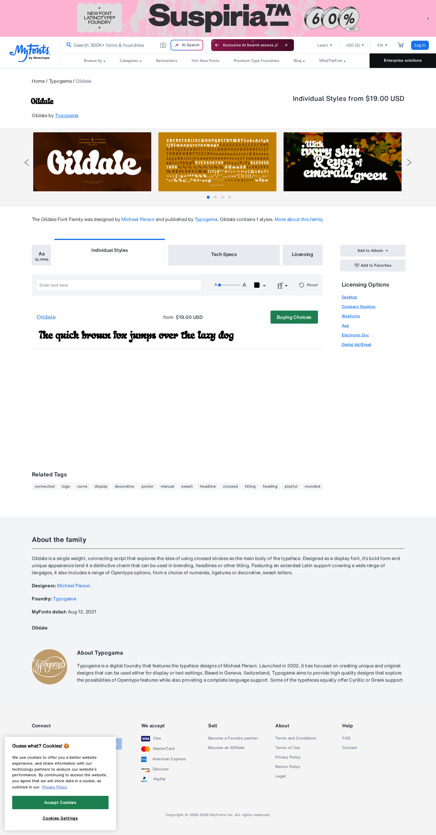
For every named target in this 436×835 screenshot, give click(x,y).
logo (66, 486)
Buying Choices (294, 317)
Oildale (46, 317)
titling (250, 486)
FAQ (346, 738)
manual (167, 486)
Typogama (60, 81)
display (101, 486)
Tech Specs (224, 254)
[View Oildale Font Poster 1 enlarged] (92, 161)
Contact (349, 747)
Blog (297, 60)
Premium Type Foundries (256, 60)
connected (45, 486)
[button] (428, 18)
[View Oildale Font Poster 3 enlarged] (343, 161)
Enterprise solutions (403, 60)
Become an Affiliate (226, 747)
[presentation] (26, 162)
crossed (230, 486)
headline (208, 486)
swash (187, 486)
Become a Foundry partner (233, 738)
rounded (312, 486)
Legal (280, 776)
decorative (124, 486)
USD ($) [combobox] (353, 45)
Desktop (349, 297)
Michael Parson (138, 219)
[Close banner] (286, 45)
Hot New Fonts (205, 60)
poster (147, 486)
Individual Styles (109, 250)
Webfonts (351, 316)
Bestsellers (166, 60)
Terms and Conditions (295, 738)
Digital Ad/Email (356, 344)
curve (82, 486)
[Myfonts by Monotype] (30, 52)
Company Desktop (358, 306)
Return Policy (287, 766)
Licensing (302, 254)
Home (38, 81)
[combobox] (132, 45)
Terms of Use (287, 747)
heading (270, 486)
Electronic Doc (355, 335)
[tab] (208, 197)
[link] (68, 45)
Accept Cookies (60, 802)
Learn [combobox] (322, 45)
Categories (129, 60)
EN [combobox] (380, 45)
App (345, 325)
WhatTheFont (330, 60)
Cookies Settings (60, 818)
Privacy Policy (287, 757)
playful (291, 486)
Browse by (93, 60)
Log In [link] (420, 45)
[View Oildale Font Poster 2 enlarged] (217, 161)
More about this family (299, 219)
